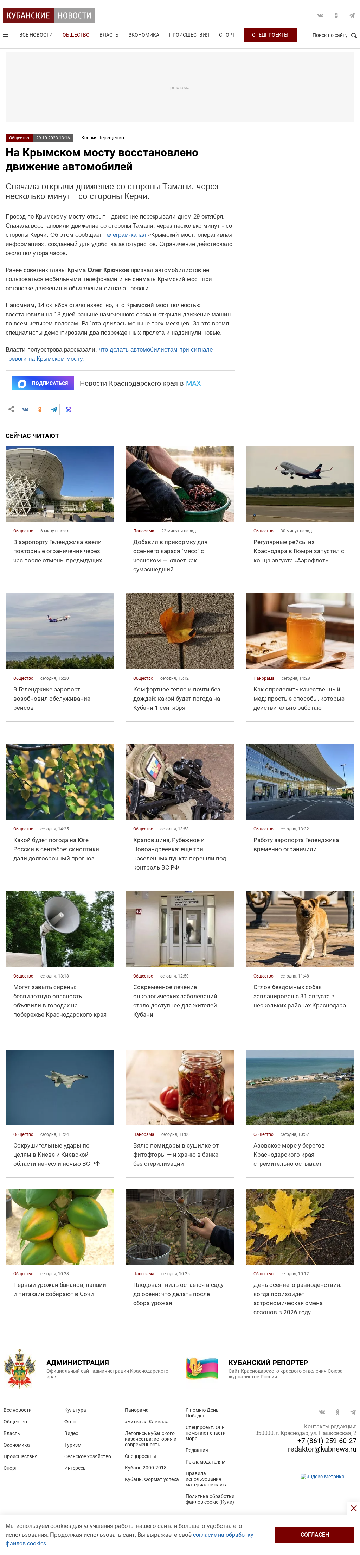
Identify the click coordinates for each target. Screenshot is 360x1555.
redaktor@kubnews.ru (322, 1449)
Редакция (197, 1450)
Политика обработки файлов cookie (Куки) (210, 1499)
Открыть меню (6, 36)
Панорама (137, 1410)
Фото (70, 1421)
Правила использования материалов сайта (207, 1479)
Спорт (227, 35)
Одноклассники (336, 15)
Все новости (36, 35)
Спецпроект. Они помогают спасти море (206, 1432)
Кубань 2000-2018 (146, 1468)
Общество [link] (23, 531)
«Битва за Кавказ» (146, 1421)
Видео (71, 1433)
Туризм (72, 1445)
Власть (108, 35)
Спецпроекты (270, 35)
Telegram (352, 15)
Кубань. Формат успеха (152, 1479)
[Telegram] (54, 409)
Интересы (75, 1468)
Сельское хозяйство (87, 1456)
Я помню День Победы (202, 1412)
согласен (315, 1534)
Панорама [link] (143, 531)
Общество (76, 35)
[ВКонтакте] (25, 409)
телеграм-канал (125, 235)
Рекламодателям (205, 1462)
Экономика (143, 35)
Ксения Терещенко (102, 137)
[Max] (68, 409)
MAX (193, 383)
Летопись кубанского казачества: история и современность (150, 1438)
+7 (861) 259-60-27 (326, 1440)
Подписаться (50, 383)
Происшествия (189, 35)
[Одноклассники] (39, 409)
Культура (75, 1410)
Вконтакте (320, 15)
